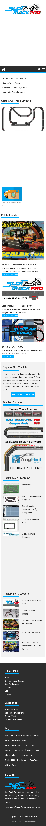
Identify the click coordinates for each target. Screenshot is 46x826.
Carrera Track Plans (13, 719)
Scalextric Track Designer (24, 750)
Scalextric (8, 750)
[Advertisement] (23, 41)
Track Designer (26, 755)
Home (7, 677)
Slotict (7, 755)
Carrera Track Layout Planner (15, 740)
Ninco (25, 745)
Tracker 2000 (10, 760)
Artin (12, 735)
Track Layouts (22, 760)
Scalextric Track (12, 709)
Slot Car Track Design (14, 681)
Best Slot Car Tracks (31, 633)
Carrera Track (10, 716)
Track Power (27, 484)
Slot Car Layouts (8, 357)
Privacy (8, 694)
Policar (32, 745)
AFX (6, 735)
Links (7, 691)
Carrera (36, 735)
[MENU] (43, 69)
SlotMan (15, 755)
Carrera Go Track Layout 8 (11, 204)
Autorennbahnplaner (23, 735)
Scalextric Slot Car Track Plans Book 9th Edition (31, 645)
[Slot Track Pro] (3, 69)
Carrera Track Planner (13, 745)
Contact (8, 687)
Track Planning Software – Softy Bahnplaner (29, 509)
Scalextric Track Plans (10, 275)
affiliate (17, 807)
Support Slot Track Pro (23, 395)
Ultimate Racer (10, 765)
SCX (37, 750)
